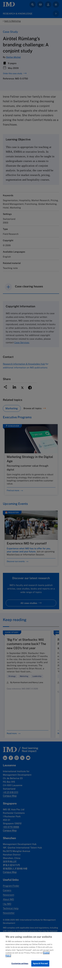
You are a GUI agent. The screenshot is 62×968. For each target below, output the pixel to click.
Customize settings (19, 963)
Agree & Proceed (40, 963)
